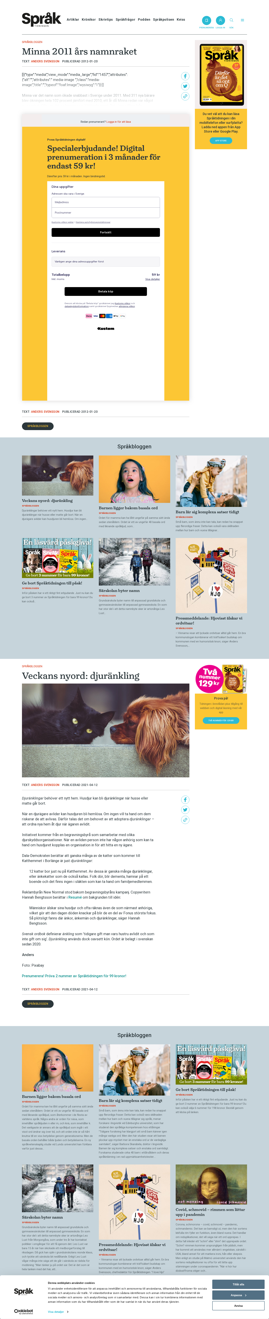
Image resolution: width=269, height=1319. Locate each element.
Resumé (75, 897)
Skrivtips (105, 19)
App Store (221, 141)
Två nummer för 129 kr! (221, 720)
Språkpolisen (163, 19)
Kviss (181, 19)
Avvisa (238, 1305)
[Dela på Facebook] (185, 76)
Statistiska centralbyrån (41, 111)
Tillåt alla (238, 1284)
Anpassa (236, 1295)
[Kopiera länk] (185, 96)
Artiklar (73, 19)
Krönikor (89, 19)
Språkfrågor (125, 19)
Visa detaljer (56, 1311)
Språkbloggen (32, 42)
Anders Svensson (45, 61)
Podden (144, 19)
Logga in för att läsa (119, 121)
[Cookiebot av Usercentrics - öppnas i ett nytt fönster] (24, 1312)
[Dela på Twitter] (185, 86)
